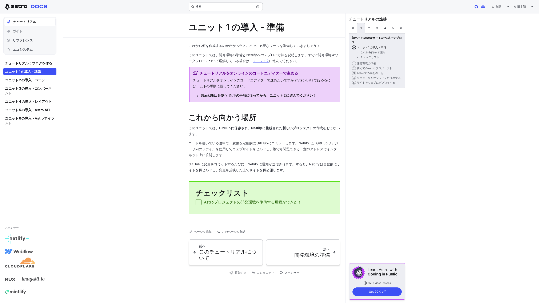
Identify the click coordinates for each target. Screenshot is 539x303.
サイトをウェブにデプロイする (373, 82)
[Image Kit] (33, 279)
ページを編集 (203, 231)
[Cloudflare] (20, 264)
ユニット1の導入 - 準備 (369, 47)
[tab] (353, 28)
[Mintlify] (15, 292)
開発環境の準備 (364, 63)
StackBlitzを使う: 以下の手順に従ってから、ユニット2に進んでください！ (258, 95)
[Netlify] (17, 239)
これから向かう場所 (372, 52)
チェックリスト (369, 57)
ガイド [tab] (18, 31)
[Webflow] (19, 251)
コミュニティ (265, 272)
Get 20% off (377, 291)
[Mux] (10, 279)
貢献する (241, 272)
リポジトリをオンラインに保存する (376, 78)
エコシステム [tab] (23, 49)
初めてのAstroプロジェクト (372, 68)
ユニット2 (261, 61)
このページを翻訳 (233, 231)
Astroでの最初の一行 (367, 73)
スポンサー (292, 272)
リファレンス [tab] (23, 40)
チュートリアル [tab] (24, 22)
